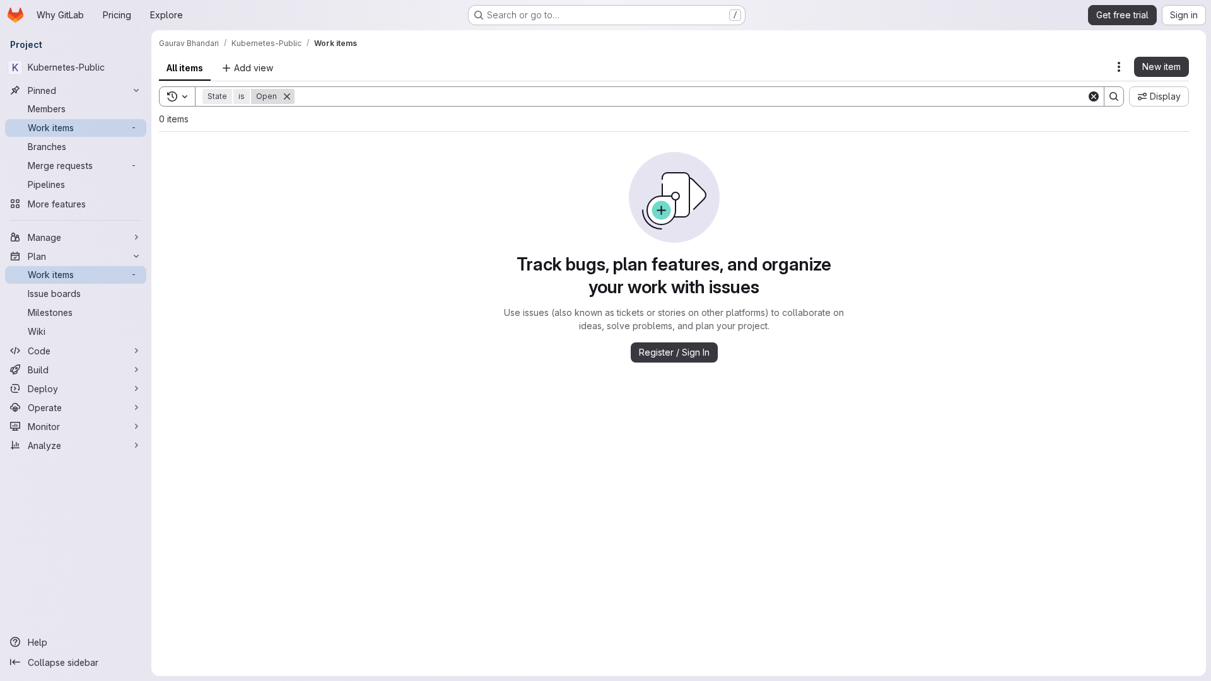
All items (185, 67)
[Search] (1114, 96)
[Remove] (287, 96)
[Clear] (1093, 96)
